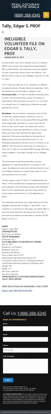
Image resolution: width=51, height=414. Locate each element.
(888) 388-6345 (27, 15)
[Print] (4, 32)
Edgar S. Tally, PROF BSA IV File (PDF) (17, 290)
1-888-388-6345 (32, 313)
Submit (8, 380)
